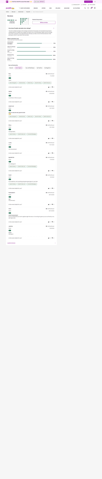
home (7, 11)
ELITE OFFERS (76, 8)
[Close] (95, 2)
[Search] (85, 8)
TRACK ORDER (92, 4)
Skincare (13, 11)
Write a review (44, 22)
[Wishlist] (88, 8)
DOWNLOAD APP (76, 4)
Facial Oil (28, 11)
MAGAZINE (66, 8)
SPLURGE (58, 8)
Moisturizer (20, 11)
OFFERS (43, 8)
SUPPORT (84, 4)
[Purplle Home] (9, 8)
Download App (88, 1)
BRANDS (36, 8)
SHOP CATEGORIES (25, 8)
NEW (50, 8)
